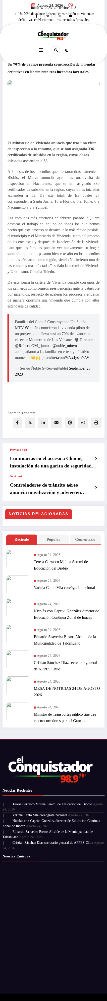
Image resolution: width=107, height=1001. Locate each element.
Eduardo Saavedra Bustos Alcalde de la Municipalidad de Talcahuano (65, 640)
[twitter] (30, 423)
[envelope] (56, 423)
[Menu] (41, 50)
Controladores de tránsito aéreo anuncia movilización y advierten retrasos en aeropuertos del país (45, 489)
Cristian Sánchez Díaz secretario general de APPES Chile (65, 665)
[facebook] (17, 423)
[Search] (56, 50)
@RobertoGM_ (27, 346)
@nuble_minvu (65, 346)
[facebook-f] (37, 16)
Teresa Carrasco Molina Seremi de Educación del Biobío (61, 565)
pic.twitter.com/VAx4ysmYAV (66, 357)
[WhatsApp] (83, 423)
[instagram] (59, 16)
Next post (16, 476)
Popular (53, 539)
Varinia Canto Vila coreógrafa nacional (64, 587)
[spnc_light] (66, 50)
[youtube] (70, 16)
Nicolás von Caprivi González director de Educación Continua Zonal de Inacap (66, 614)
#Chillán (31, 328)
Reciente (21, 539)
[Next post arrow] (96, 488)
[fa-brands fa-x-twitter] (48, 16)
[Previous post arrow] (96, 459)
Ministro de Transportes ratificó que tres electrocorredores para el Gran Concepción (65, 718)
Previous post (18, 450)
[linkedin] (43, 423)
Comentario (85, 539)
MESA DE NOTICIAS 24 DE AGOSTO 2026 (67, 691)
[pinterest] (70, 423)
